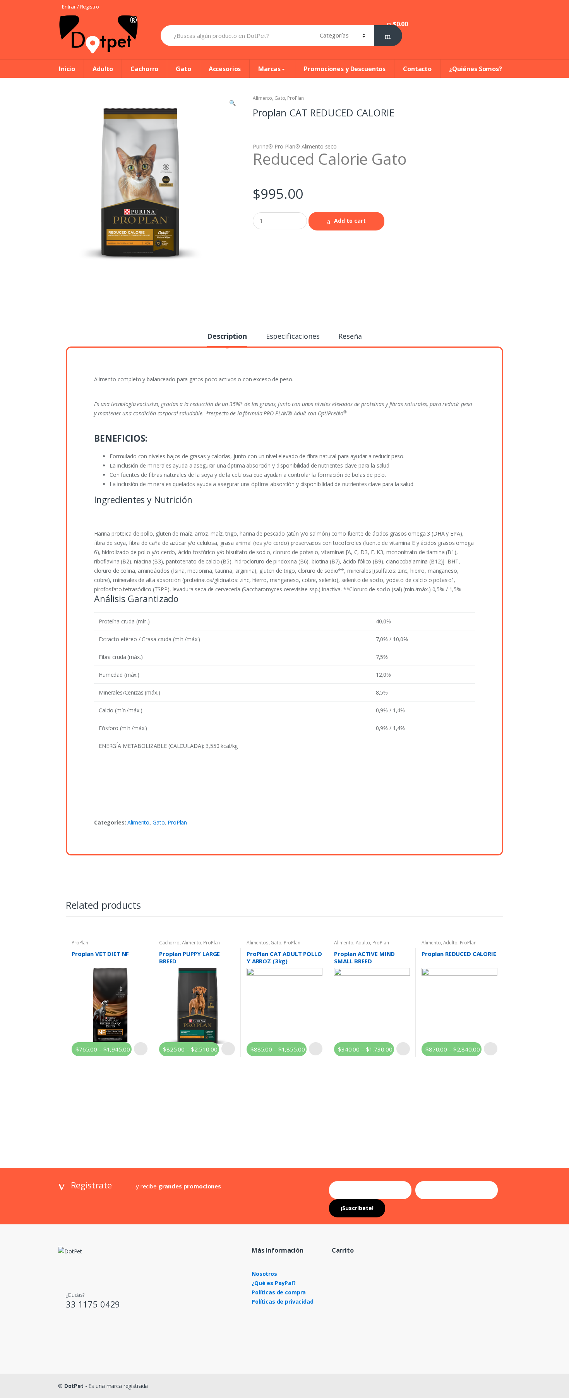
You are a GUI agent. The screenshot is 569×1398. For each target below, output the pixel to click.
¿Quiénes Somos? (475, 69)
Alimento (262, 98)
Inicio (67, 69)
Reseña (350, 337)
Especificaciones (293, 337)
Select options (140, 1048)
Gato (183, 69)
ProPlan (295, 98)
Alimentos (258, 942)
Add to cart (350, 220)
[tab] (227, 340)
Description (227, 337)
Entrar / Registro (80, 6)
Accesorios (225, 69)
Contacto (417, 69)
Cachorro (144, 69)
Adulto (103, 69)
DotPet (74, 1385)
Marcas (269, 69)
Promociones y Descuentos (345, 69)
